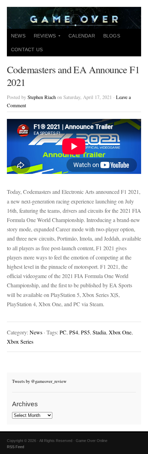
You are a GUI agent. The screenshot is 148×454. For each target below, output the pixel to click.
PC (63, 332)
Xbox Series (20, 341)
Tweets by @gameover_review (39, 381)
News (18, 35)
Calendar (81, 35)
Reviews (43, 38)
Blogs (111, 35)
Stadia (99, 332)
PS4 (73, 332)
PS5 (85, 332)
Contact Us (27, 49)
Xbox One (120, 332)
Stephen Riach (42, 97)
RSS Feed (15, 447)
